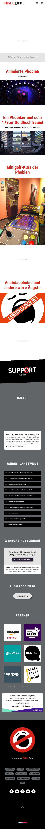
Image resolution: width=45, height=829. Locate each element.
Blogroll (10, 769)
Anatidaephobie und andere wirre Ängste (22, 285)
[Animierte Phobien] (22, 92)
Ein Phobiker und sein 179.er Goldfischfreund (22, 120)
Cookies (36, 778)
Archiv (20, 769)
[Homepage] (16, 3)
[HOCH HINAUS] (22, 807)
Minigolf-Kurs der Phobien (22, 170)
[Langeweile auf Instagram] (22, 791)
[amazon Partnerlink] (12, 633)
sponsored (34, 773)
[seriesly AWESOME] (32, 633)
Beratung (10, 778)
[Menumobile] (37, 3)
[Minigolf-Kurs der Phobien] (22, 211)
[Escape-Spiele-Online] (32, 674)
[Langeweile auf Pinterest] (33, 791)
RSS (22, 783)
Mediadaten (21, 773)
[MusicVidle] (12, 653)
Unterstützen (33, 769)
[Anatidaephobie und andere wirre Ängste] (22, 308)
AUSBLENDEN (25, 41)
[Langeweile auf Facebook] (11, 791)
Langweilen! (22, 596)
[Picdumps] (12, 674)
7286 (25, 758)
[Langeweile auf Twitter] (17, 791)
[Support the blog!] (22, 371)
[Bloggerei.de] (22, 822)
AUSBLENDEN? (25, 341)
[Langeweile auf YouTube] (27, 791)
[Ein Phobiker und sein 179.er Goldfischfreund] (22, 142)
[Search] (42, 3)
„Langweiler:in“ (15, 555)
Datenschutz (23, 778)
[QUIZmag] (32, 653)
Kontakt (9, 773)
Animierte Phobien (22, 71)
